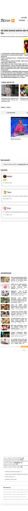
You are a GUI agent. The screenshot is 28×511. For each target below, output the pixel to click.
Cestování (24, 17)
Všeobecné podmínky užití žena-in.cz (13, 471)
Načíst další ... (24, 346)
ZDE (23, 458)
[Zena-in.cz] (9, 20)
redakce (21, 459)
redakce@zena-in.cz (18, 462)
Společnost (22, 20)
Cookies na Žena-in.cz (10, 477)
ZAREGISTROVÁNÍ (22, 164)
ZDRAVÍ (8, 107)
